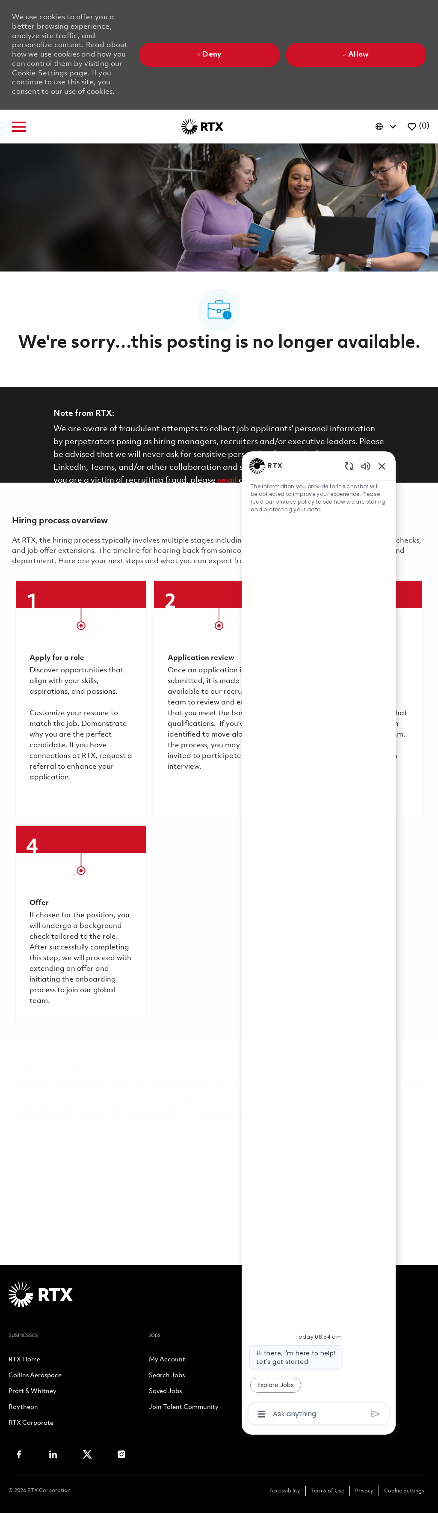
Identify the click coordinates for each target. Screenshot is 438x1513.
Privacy (364, 1491)
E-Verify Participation (214, 1146)
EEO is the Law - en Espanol (120, 1146)
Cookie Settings (404, 1491)
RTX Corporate (31, 1423)
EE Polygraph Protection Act (162, 1167)
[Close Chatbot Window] (382, 466)
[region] (319, 939)
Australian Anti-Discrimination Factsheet (196, 1187)
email (227, 480)
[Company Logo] (202, 126)
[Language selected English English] (388, 126)
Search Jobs (167, 1376)
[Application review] (219, 699)
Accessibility (284, 1491)
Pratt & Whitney (32, 1392)
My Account (167, 1360)
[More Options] (261, 1414)
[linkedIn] (53, 1454)
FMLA (22, 1167)
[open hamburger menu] (19, 126)
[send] (375, 1414)
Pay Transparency (73, 1167)
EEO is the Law (37, 1146)
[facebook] (19, 1454)
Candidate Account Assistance (64, 1187)
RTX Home (24, 1360)
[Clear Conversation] (349, 466)
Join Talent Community (184, 1407)
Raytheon (23, 1407)
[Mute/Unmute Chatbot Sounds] (365, 466)
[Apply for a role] (81, 699)
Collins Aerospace (35, 1376)
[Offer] (81, 923)
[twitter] (87, 1454)
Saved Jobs (165, 1392)
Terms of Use (327, 1491)
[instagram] (121, 1454)
